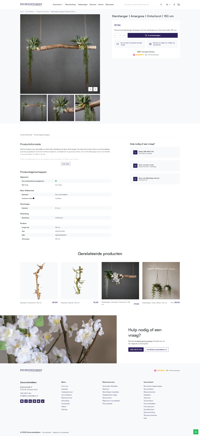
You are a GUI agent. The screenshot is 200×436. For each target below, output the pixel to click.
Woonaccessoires (150, 415)
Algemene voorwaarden (111, 401)
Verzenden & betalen (110, 386)
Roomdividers (149, 389)
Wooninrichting (70, 5)
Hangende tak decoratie (42, 11)
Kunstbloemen (149, 409)
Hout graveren (149, 406)
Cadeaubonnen (67, 392)
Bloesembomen (149, 392)
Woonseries (110, 5)
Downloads (65, 404)
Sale (145, 418)
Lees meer (65, 164)
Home (22, 11)
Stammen (93, 5)
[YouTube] (38, 401)
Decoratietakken (30, 11)
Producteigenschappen (42, 135)
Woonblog (65, 401)
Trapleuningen (83, 5)
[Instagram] (26, 401)
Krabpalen (147, 395)
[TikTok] (42, 401)
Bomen (100, 5)
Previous (90, 89)
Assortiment (57, 5)
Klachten (105, 389)
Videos (63, 406)
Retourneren (107, 398)
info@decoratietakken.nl (157, 349)
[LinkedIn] (30, 401)
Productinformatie (26, 135)
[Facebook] (22, 401)
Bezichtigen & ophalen (110, 392)
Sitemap (64, 409)
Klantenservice (66, 398)
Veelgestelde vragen (109, 395)
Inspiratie (64, 389)
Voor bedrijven (66, 395)
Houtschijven (148, 401)
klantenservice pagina (144, 341)
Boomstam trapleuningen (153, 386)
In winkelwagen (154, 35)
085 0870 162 (25, 393)
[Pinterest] (34, 401)
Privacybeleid (107, 404)
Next (95, 89)
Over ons (64, 386)
